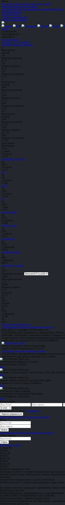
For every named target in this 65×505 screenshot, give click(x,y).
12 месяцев (26, 44)
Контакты (24, 324)
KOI (4, 185)
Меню (5, 28)
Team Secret (8, 238)
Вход (4, 11)
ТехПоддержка (10, 19)
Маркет (22, 19)
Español (44, 26)
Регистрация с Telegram (35, 417)
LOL (16, 42)
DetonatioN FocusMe (13, 159)
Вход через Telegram (42, 432)
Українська (30, 26)
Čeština (56, 26)
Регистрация (14, 11)
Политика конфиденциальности (34, 327)
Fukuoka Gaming (11, 252)
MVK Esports (9, 225)
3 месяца (15, 44)
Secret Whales (9, 212)
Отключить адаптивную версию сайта (23, 351)
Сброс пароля (8, 417)
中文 (18, 26)
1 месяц (6, 44)
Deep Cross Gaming (12, 265)
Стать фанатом (10, 39)
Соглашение (9, 327)
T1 (3, 172)
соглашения (31, 410)
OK (2, 367)
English (8, 26)
